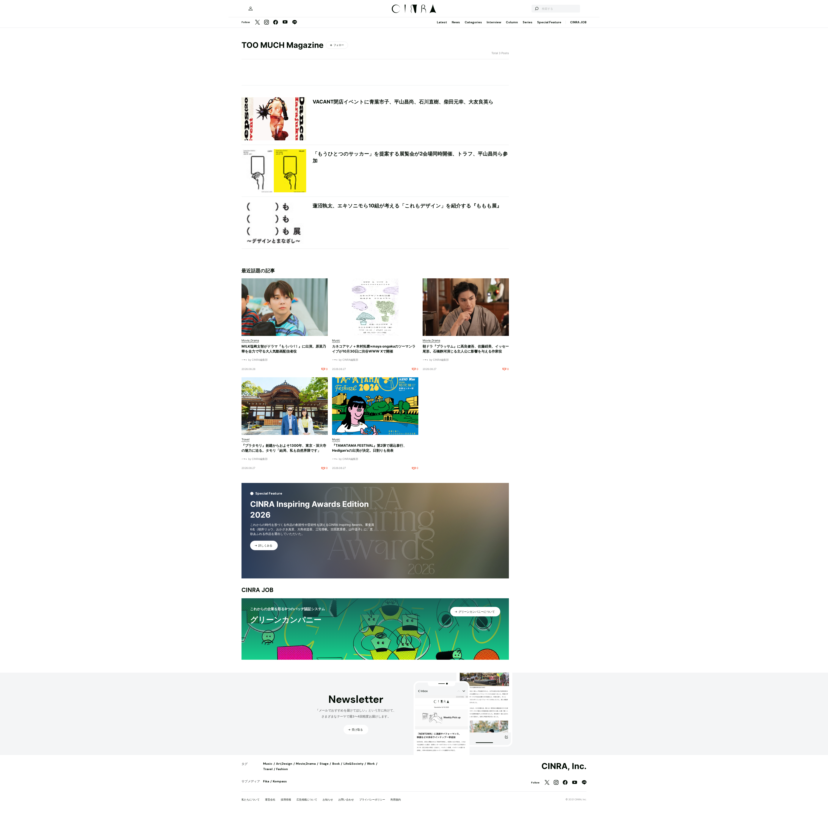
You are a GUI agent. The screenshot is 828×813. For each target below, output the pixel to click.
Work (371, 763)
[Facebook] (275, 22)
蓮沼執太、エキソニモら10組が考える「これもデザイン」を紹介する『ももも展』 (407, 206)
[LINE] (294, 22)
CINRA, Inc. (563, 766)
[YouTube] (285, 22)
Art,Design (284, 763)
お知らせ (328, 799)
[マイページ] (250, 8)
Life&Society (353, 763)
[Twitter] (257, 22)
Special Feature (549, 22)
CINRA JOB (578, 22)
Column (512, 22)
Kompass (280, 781)
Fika (266, 781)
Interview (494, 22)
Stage (324, 763)
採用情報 (286, 799)
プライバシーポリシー (372, 799)
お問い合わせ (346, 799)
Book (336, 763)
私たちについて (251, 799)
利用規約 (395, 799)
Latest (442, 22)
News (456, 22)
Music (267, 763)
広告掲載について (306, 799)
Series (527, 22)
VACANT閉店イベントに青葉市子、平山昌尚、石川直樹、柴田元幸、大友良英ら (403, 102)
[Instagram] (266, 22)
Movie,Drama (306, 763)
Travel (268, 769)
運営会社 (270, 799)
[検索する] (536, 9)
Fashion (282, 769)
